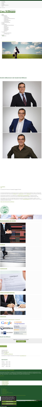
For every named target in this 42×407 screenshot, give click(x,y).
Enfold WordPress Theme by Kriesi (32, 401)
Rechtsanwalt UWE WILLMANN (7, 370)
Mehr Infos (10, 399)
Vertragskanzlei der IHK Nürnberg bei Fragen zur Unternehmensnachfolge (13, 395)
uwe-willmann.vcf (23, 355)
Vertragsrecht (17, 319)
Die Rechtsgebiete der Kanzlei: (8, 221)
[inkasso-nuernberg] (13, 290)
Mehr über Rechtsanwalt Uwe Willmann (7, 201)
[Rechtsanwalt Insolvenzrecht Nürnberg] (13, 266)
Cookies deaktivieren (9, 403)
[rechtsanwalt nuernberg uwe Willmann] (7, 12)
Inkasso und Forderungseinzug (7, 292)
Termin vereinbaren (12, 41)
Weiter (4, 186)
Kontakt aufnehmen (5, 41)
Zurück (2, 186)
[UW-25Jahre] (4, 214)
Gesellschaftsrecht (11, 319)
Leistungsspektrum (26, 199)
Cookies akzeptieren (21, 341)
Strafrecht (15, 193)
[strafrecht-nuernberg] (13, 242)
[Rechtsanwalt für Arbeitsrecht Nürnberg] (13, 314)
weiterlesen (2, 375)
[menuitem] (22, 14)
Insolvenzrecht (20, 193)
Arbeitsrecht (29, 193)
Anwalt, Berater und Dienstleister (23, 195)
